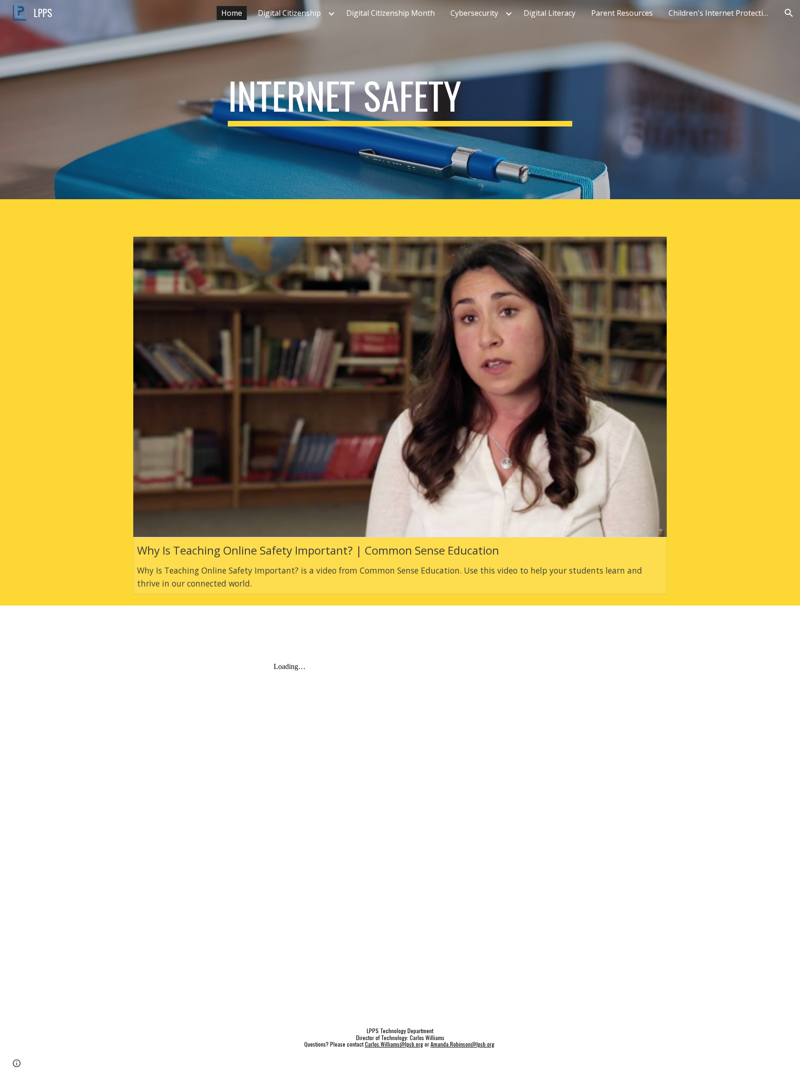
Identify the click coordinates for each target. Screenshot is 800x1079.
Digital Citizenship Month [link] (390, 13)
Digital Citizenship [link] (289, 13)
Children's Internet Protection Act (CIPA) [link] (722, 13)
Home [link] (231, 13)
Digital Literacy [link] (549, 13)
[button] (789, 13)
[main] (400, 99)
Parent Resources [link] (622, 13)
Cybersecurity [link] (474, 13)
